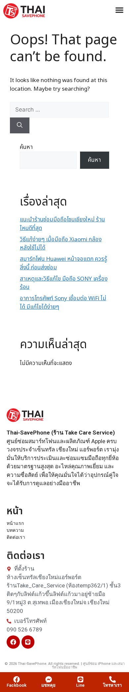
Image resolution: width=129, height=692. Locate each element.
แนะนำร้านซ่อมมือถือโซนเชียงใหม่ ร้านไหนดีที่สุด (62, 224)
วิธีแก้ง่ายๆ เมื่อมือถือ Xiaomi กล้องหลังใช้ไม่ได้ (61, 244)
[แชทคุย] (48, 679)
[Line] (28, 642)
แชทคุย (48, 685)
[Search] (19, 125)
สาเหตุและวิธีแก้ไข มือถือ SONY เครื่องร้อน (64, 283)
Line (80, 685)
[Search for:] (59, 110)
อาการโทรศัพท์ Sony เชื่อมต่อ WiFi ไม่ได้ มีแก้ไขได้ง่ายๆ (63, 302)
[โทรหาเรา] (112, 679)
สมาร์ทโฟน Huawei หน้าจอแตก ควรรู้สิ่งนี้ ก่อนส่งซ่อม (63, 263)
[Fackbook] (16, 679)
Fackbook (16, 685)
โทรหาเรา (112, 685)
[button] (119, 9)
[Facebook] (13, 642)
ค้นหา (26, 147)
